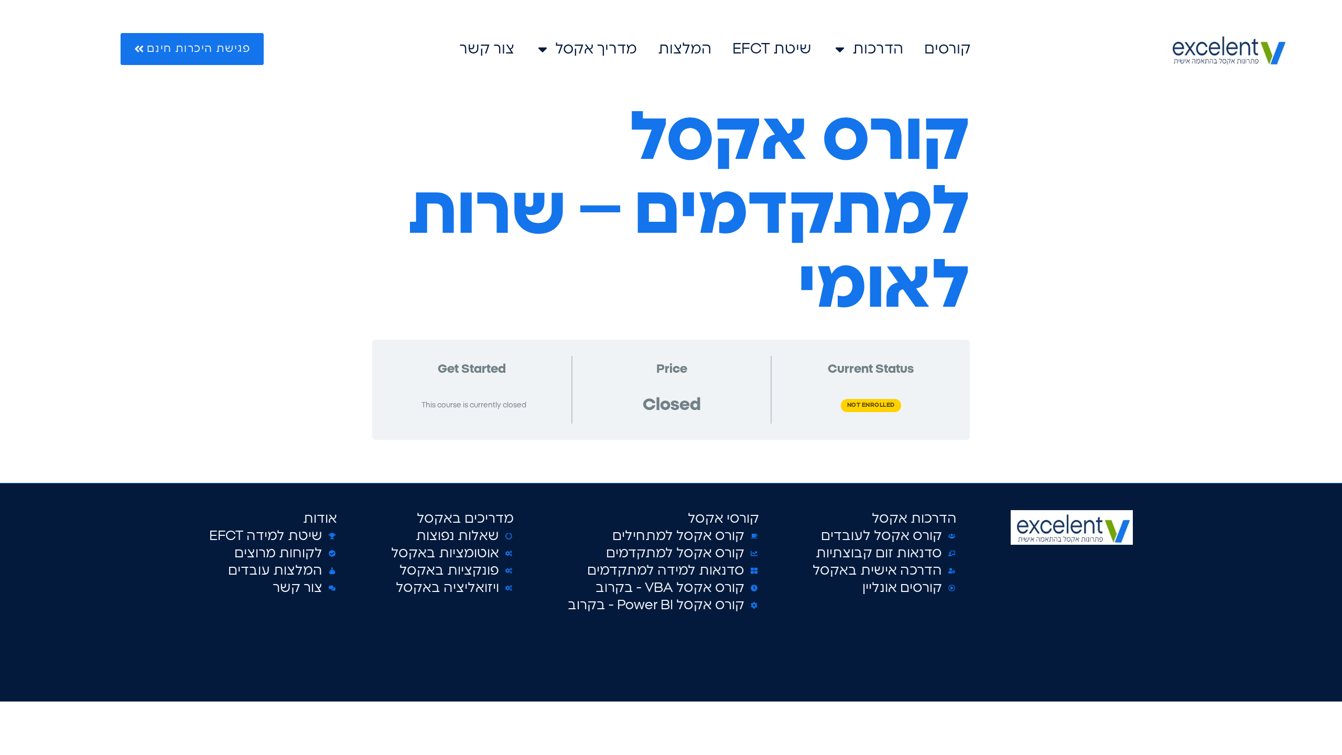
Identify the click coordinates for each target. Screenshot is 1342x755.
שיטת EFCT (771, 49)
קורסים (947, 49)
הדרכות (877, 49)
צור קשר (486, 49)
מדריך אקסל (596, 49)
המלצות (684, 49)
